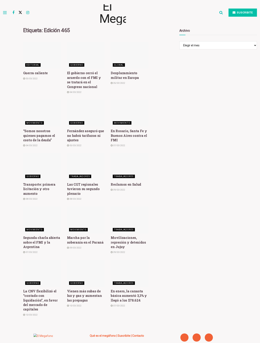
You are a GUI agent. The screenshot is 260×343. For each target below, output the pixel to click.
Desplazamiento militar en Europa (125, 75)
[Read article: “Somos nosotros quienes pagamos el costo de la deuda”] (42, 113)
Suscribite (244, 12)
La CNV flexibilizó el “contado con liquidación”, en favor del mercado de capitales (40, 300)
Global (119, 65)
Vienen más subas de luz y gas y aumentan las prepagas (84, 295)
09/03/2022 (119, 189)
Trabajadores (80, 176)
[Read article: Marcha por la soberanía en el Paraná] (86, 219)
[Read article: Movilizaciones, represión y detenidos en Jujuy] (129, 219)
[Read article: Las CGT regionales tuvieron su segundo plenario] (86, 166)
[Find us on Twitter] (20, 12)
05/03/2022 (31, 78)
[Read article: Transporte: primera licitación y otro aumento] (42, 166)
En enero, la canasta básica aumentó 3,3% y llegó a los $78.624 (129, 295)
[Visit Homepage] (124, 12)
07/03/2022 (119, 145)
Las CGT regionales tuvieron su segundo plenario (83, 189)
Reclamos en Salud (126, 184)
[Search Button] (221, 13)
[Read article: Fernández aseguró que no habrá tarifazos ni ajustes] (86, 113)
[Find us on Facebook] (13, 12)
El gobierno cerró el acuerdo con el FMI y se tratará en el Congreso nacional (84, 80)
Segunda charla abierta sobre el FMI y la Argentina (41, 242)
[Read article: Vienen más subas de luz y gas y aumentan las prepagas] (86, 273)
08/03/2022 (31, 199)
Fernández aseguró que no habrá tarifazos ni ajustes (85, 135)
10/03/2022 (31, 315)
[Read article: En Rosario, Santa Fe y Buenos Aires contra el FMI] (129, 113)
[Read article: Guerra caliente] (42, 55)
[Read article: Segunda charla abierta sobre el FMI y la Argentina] (42, 219)
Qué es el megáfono (103, 335)
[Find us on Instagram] (27, 12)
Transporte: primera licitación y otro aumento (39, 189)
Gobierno (76, 65)
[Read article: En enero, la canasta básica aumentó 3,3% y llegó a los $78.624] (129, 273)
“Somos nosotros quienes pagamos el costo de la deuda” (39, 135)
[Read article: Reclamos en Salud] (129, 166)
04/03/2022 (75, 92)
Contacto (138, 335)
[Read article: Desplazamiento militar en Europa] (129, 55)
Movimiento (34, 123)
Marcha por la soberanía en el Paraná (85, 239)
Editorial (32, 65)
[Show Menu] (5, 12)
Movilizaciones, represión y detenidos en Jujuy (128, 242)
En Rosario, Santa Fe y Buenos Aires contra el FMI (129, 135)
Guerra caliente (35, 73)
